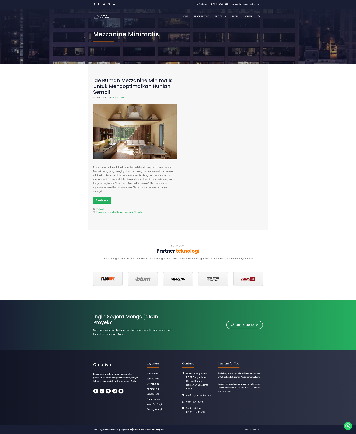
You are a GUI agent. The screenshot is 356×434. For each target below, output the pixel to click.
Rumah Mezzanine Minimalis (129, 212)
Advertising (153, 389)
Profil (235, 16)
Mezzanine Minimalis (105, 212)
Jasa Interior (153, 373)
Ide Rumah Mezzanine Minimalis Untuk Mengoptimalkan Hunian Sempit (132, 86)
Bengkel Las (153, 394)
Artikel (219, 16)
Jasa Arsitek (153, 378)
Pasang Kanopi (154, 409)
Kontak (249, 16)
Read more (102, 200)
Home (185, 16)
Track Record (201, 16)
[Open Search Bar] (259, 16)
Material (100, 209)
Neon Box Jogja (155, 404)
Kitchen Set (153, 384)
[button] (348, 426)
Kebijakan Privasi (252, 429)
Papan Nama (153, 399)
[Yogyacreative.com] (102, 16)
